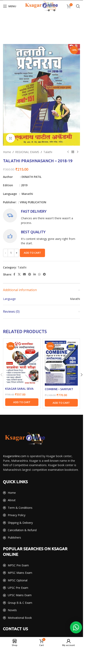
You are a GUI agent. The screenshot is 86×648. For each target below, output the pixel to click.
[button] (21, 402)
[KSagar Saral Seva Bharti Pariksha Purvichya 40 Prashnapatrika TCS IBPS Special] (21, 363)
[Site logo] (41, 6)
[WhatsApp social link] (39, 274)
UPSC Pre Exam (18, 588)
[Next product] (77, 152)
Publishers (14, 537)
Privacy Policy (16, 515)
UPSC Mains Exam (20, 595)
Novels (12, 610)
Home (7, 152)
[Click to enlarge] (10, 138)
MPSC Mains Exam (20, 573)
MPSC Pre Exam (18, 565)
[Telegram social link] (44, 274)
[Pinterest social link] (29, 274)
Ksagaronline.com (14, 456)
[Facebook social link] (14, 274)
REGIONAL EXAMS (27, 152)
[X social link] (19, 274)
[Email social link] (24, 274)
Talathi (47, 152)
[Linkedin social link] (34, 274)
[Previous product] (68, 152)
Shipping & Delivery (20, 523)
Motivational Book (20, 618)
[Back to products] (72, 152)
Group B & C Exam (20, 603)
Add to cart (32, 252)
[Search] (78, 6)
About (12, 500)
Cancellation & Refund (22, 530)
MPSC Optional (17, 580)
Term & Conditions (20, 508)
